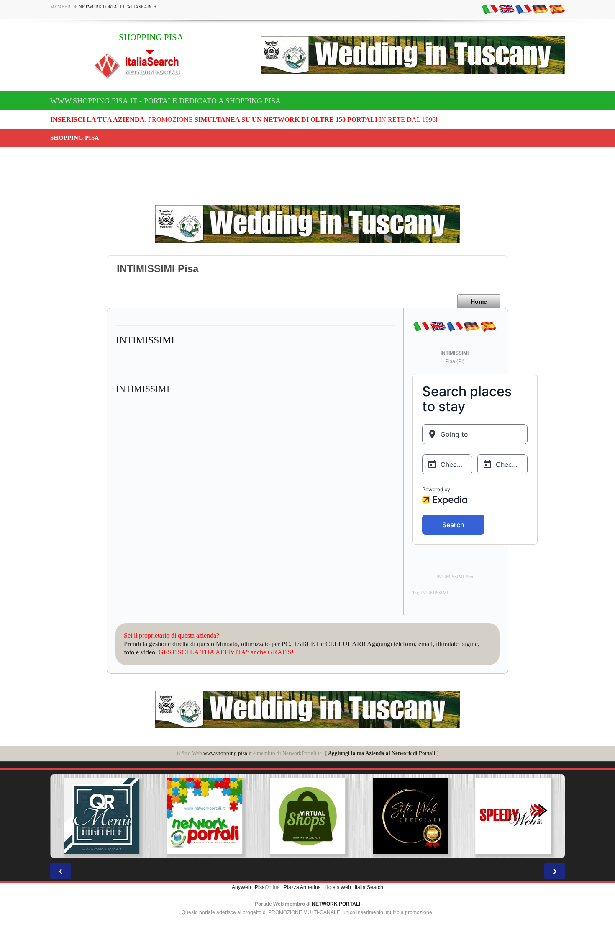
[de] (540, 8)
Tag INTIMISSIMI (430, 592)
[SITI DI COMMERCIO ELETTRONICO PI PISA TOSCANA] (285, 816)
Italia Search (369, 887)
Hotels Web (338, 887)
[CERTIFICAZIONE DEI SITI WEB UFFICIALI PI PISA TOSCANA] (387, 816)
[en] (506, 8)
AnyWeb (241, 887)
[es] (556, 8)
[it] (490, 8)
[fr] (523, 8)
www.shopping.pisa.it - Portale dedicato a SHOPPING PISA (165, 101)
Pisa (260, 887)
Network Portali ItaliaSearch (117, 6)
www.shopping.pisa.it (227, 753)
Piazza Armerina (302, 887)
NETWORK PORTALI (336, 904)
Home (479, 301)
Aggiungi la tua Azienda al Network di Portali (382, 753)
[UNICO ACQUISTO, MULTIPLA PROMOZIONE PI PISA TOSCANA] (182, 816)
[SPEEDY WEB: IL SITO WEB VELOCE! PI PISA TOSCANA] (490, 816)
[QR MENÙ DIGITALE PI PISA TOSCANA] (79, 816)
